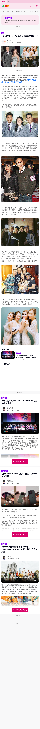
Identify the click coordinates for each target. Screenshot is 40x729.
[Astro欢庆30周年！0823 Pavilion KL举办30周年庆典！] (8, 355)
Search (31, 6)
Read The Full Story (20, 461)
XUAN (3, 1)
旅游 (31, 11)
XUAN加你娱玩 (17, 11)
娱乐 (25, 11)
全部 (2, 11)
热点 (9, 1)
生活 (36, 11)
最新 (8, 11)
